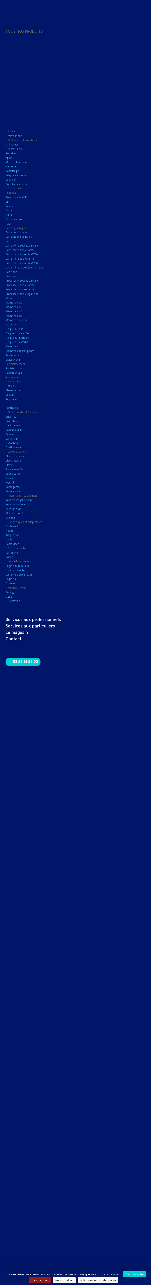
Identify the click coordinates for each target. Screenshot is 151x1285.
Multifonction (13, 509)
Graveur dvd (13, 359)
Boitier (9, 214)
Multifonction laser (17, 513)
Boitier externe (14, 219)
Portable (11, 153)
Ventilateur (12, 377)
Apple (9, 157)
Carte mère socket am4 (20, 258)
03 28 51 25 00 (25, 662)
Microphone (15, 136)
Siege (9, 596)
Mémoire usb (13, 346)
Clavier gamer (14, 460)
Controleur (12, 408)
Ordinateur (12, 144)
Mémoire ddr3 (14, 311)
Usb (8, 403)
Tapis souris (13, 491)
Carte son (11, 272)
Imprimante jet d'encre (19, 500)
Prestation (14, 601)
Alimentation (13, 390)
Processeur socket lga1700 (22, 294)
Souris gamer (13, 473)
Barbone (11, 166)
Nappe (9, 531)
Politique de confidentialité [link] (98, 1280)
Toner (9, 557)
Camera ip (12, 438)
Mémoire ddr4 (14, 307)
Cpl (7, 201)
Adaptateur (12, 535)
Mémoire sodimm (16, 320)
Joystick (10, 482)
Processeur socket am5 (20, 285)
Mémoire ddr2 (14, 316)
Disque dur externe (17, 342)
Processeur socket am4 (20, 289)
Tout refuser (40, 1280)
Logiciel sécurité (15, 570)
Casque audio (14, 429)
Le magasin (17, 633)
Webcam (11, 434)
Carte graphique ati (17, 232)
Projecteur (12, 421)
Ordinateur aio (14, 149)
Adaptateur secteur (17, 175)
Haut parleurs (14, 425)
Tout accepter (134, 1274)
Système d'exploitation (19, 574)
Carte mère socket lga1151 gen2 (25, 267)
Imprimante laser (16, 504)
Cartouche (12, 552)
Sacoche (11, 179)
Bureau (12, 131)
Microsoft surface (16, 162)
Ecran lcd (11, 416)
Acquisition (12, 399)
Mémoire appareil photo (20, 351)
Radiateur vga (14, 372)
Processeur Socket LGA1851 (22, 280)
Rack (8, 223)
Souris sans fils (14, 469)
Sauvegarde (13, 355)
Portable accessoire (17, 184)
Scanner (10, 517)
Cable (9, 539)
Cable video (12, 544)
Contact (13, 639)
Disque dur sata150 (17, 333)
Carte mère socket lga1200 (22, 263)
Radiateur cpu (14, 368)
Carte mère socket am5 (20, 250)
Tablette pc (12, 171)
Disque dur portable (17, 337)
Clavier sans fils (15, 456)
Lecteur (10, 394)
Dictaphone (12, 443)
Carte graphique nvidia (19, 236)
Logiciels (11, 579)
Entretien (11, 583)
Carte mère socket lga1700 (22, 254)
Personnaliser (64, 1280)
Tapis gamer (13, 487)
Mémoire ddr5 (14, 302)
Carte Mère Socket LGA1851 (22, 245)
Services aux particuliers (30, 626)
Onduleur (11, 386)
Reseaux (11, 206)
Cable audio (13, 526)
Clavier (9, 465)
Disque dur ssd (14, 329)
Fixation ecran (14, 447)
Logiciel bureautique (17, 566)
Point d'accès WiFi (16, 197)
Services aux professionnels (33, 620)
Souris (9, 478)
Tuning (10, 592)
